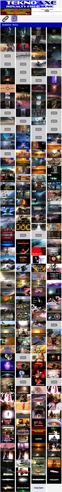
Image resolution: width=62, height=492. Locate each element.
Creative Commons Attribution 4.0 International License (52, 11)
